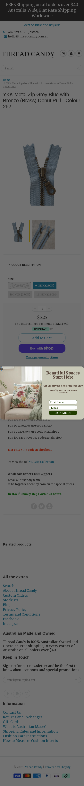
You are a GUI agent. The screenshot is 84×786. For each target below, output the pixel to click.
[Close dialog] (1, 368)
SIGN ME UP (63, 412)
